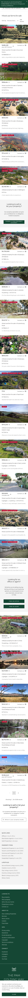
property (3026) (9, 868)
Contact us (20, 45)
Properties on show (7, 904)
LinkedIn (4, 956)
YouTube (4, 959)
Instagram (5, 954)
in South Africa (8, 836)
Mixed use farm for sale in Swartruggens (14, 498)
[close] (26, 1)
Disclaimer (5, 932)
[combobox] (13, 20)
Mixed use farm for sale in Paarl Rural (12, 394)
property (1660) (11, 873)
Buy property (6, 897)
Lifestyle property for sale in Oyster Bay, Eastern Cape (13, 429)
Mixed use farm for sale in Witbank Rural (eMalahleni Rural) (14, 564)
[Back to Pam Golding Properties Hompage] (14, 969)
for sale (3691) (12, 850)
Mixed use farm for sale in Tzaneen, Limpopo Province (12, 86)
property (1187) (10, 875)
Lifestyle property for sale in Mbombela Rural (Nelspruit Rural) (13, 708)
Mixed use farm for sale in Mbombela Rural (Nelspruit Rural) (13, 744)
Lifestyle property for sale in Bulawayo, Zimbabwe (13, 255)
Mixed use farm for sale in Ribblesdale (13, 531)
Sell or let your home (8, 902)
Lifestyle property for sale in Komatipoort (14, 674)
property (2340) (9, 870)
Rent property (6, 899)
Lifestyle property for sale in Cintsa (12, 640)
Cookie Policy (6, 990)
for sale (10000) (13, 848)
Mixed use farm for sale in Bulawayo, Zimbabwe (12, 122)
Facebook (5, 951)
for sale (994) (12, 853)
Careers (4, 921)
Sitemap (4, 944)
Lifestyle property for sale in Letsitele (12, 290)
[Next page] (18, 793)
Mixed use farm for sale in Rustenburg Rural (13, 324)
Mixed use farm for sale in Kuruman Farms (12, 51)
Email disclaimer (7, 935)
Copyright (5, 940)
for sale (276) (12, 858)
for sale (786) (7, 855)
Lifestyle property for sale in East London (14, 463)
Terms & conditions (7, 942)
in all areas (10, 841)
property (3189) (12, 865)
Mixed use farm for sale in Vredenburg (13, 780)
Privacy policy (6, 930)
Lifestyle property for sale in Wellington (13, 190)
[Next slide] (26, 34)
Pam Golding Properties (9, 913)
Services (4, 916)
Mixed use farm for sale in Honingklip (13, 156)
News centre (5, 918)
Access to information (8, 937)
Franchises (5, 923)
